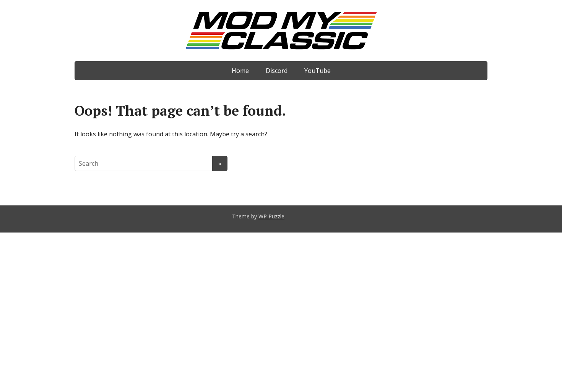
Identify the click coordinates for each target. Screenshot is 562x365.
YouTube (317, 70)
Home (240, 70)
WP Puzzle (271, 216)
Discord (276, 70)
